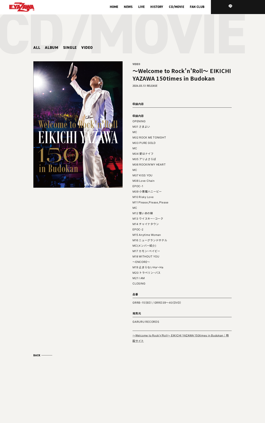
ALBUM (51, 48)
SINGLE (70, 48)
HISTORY (156, 7)
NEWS (128, 7)
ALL (36, 48)
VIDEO (87, 48)
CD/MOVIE (176, 7)
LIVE (141, 7)
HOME (114, 7)
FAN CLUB (197, 7)
